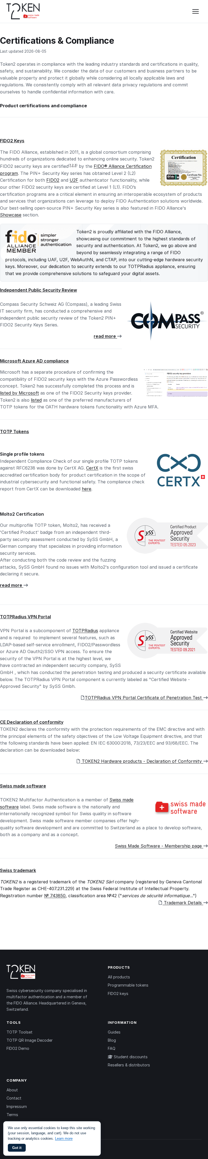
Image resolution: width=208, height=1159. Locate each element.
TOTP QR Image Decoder (29, 1040)
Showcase (10, 215)
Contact (13, 1098)
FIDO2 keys (118, 993)
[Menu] (196, 11)
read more (105, 336)
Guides (114, 1032)
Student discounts (130, 1056)
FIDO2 (52, 180)
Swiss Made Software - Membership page (159, 846)
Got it (16, 1148)
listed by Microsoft (19, 393)
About (12, 1090)
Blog (112, 1040)
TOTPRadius (85, 630)
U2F (74, 180)
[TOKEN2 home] (23, 11)
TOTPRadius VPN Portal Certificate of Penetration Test (144, 697)
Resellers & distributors (129, 1065)
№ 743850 (55, 895)
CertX (92, 468)
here (86, 489)
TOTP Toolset (19, 1032)
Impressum (16, 1106)
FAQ (111, 1048)
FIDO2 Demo (17, 1048)
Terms (12, 1114)
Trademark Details (182, 902)
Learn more (64, 1138)
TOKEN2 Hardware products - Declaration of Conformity (141, 761)
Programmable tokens (128, 985)
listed (36, 400)
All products (119, 977)
